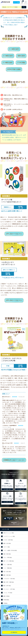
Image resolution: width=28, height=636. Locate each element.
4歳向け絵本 (21, 55)
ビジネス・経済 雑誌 (8, 539)
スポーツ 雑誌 (6, 547)
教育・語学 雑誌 (7, 585)
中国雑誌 (5, 603)
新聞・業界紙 (6, 596)
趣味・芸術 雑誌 (7, 575)
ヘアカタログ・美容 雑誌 (9, 578)
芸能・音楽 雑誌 (7, 554)
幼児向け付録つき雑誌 (14, 69)
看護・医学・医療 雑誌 (8, 582)
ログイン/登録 (16, 2)
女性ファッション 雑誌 (8, 532)
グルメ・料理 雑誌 (7, 557)
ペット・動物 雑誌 (7, 568)
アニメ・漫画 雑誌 (7, 564)
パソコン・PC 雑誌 (7, 592)
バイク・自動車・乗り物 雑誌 (10, 550)
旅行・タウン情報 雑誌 (8, 561)
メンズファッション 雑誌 (9, 536)
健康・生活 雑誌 (7, 543)
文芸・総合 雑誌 (7, 571)
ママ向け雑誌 (21, 62)
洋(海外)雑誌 (6, 599)
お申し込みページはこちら (14, 233)
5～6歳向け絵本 (7, 62)
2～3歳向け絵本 (8, 55)
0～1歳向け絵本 (14, 49)
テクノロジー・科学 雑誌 (9, 589)
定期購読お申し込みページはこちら (14, 460)
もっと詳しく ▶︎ (7, 489)
